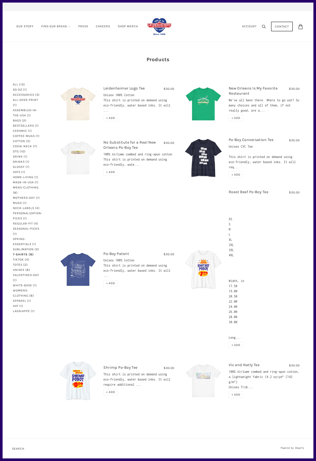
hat (18, 306)
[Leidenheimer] (159, 26)
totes (20, 265)
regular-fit (25, 223)
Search (18, 448)
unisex (21, 270)
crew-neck (25, 146)
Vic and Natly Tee (244, 364)
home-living (25, 177)
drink (20, 156)
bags (19, 120)
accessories (26, 95)
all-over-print (25, 102)
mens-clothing (26, 190)
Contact (282, 26)
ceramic (22, 131)
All (19, 84)
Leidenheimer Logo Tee (124, 88)
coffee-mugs (26, 136)
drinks (21, 162)
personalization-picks (27, 215)
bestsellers (26, 125)
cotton (22, 141)
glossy (21, 167)
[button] (110, 118)
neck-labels (26, 208)
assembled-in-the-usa (25, 112)
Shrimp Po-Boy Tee (120, 367)
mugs (20, 203)
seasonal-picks (26, 231)
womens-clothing (23, 293)
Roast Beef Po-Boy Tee (248, 192)
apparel (22, 301)
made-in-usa (25, 182)
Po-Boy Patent (116, 253)
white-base (25, 285)
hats (19, 172)
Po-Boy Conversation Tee (251, 139)
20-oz (20, 89)
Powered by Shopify (292, 448)
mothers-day (26, 198)
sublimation (26, 249)
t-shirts (23, 254)
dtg (19, 151)
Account (249, 26)
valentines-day (26, 277)
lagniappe (24, 311)
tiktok (21, 259)
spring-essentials (24, 241)
